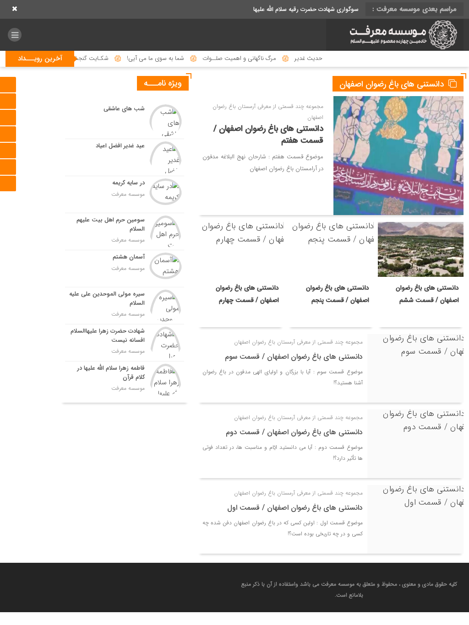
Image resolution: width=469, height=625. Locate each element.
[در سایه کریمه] (124, 194)
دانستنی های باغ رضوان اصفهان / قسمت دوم (294, 432)
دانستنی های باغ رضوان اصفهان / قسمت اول (295, 507)
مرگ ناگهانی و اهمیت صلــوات (256, 58)
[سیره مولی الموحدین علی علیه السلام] (124, 305)
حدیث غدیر (325, 58)
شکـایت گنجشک (104, 58)
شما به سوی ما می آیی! (172, 58)
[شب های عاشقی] (124, 120)
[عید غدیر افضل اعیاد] (124, 157)
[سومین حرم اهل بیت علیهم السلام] (124, 231)
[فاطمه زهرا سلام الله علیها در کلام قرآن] (124, 378)
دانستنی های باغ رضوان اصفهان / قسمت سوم (294, 356)
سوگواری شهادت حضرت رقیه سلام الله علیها (306, 9)
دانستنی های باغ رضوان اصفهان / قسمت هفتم (268, 134)
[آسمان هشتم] (124, 268)
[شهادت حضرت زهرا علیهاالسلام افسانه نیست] (124, 342)
